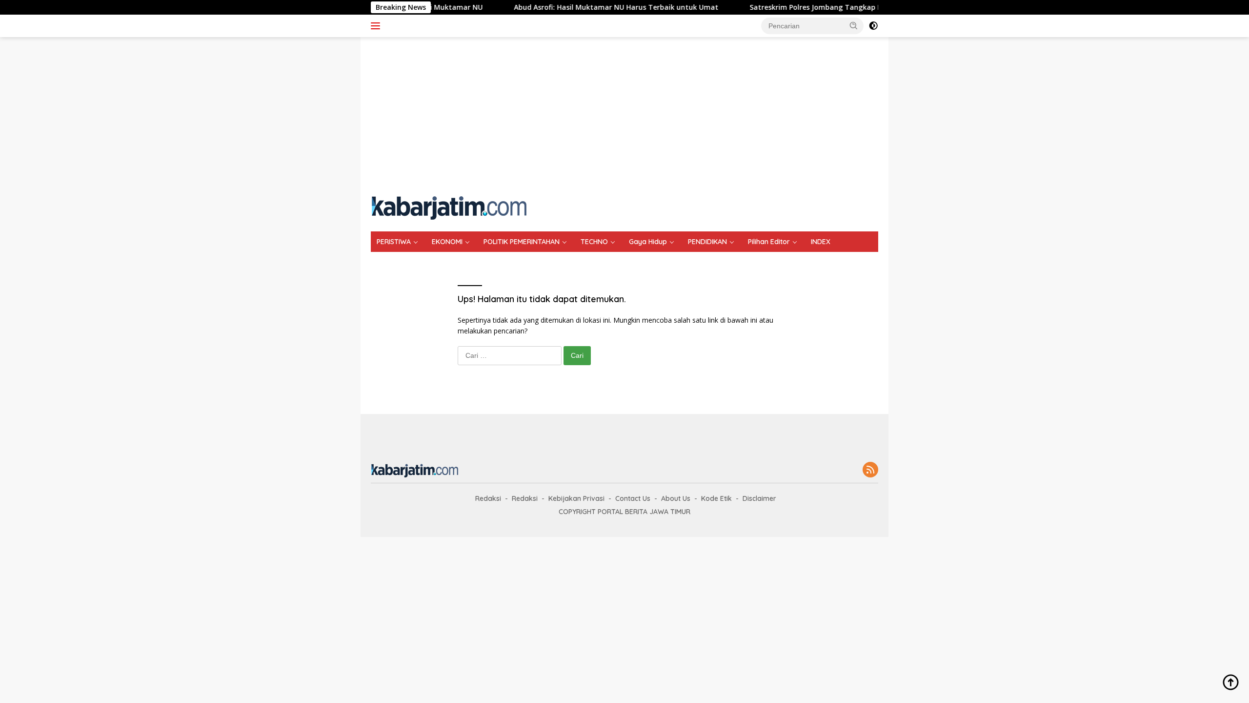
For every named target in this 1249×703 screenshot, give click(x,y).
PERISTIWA (394, 241)
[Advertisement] (624, 115)
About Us (675, 498)
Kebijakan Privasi (576, 498)
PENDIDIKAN (707, 241)
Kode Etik (716, 498)
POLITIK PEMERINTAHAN (521, 241)
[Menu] (377, 26)
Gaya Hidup (648, 241)
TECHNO (594, 241)
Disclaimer (759, 498)
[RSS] (870, 470)
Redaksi (488, 498)
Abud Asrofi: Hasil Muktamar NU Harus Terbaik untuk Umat (598, 7)
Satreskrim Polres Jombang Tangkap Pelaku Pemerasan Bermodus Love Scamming (872, 7)
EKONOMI (447, 241)
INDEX (820, 241)
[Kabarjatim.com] (449, 206)
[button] (854, 25)
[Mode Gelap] (873, 26)
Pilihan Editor (769, 241)
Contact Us (632, 498)
